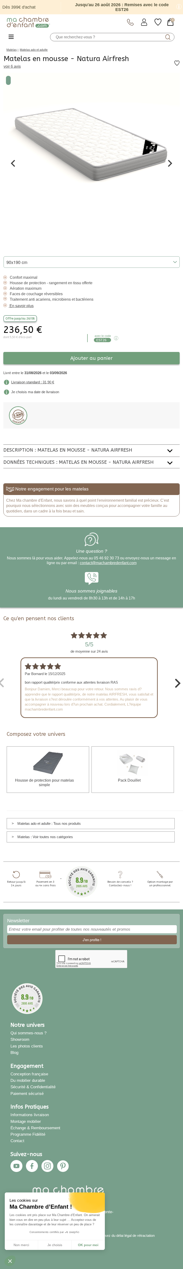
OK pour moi (88, 1245)
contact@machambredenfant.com (108, 563)
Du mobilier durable (27, 1080)
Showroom (19, 1039)
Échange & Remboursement (35, 1128)
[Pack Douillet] (132, 763)
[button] (10, 1261)
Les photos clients (26, 1046)
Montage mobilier (25, 1121)
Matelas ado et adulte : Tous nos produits (49, 823)
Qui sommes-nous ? (28, 1033)
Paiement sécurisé (27, 1093)
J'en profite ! (92, 939)
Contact (17, 1141)
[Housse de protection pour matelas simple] (47, 763)
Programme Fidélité (27, 1134)
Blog (14, 1052)
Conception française (29, 1074)
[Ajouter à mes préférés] (176, 64)
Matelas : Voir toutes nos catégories (45, 837)
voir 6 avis (12, 66)
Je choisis (54, 1245)
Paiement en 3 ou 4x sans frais (45, 883)
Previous (13, 163)
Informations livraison (29, 1115)
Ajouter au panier (91, 358)
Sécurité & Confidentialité (33, 1087)
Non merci (21, 1245)
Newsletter (18, 920)
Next (170, 163)
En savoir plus (22, 306)
